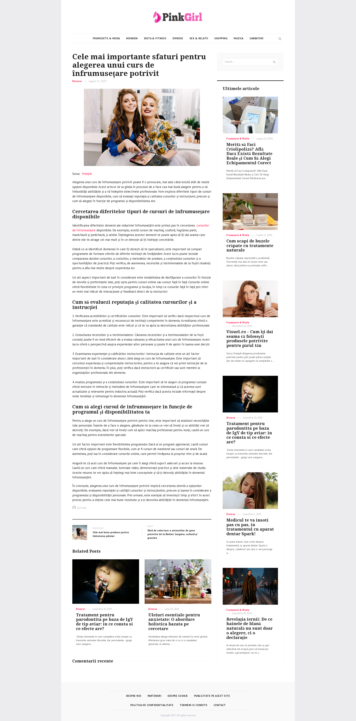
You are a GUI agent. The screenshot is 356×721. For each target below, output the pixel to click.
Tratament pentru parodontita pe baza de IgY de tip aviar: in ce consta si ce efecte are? (104, 622)
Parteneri (154, 695)
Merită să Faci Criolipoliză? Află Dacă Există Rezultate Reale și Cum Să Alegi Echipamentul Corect (249, 153)
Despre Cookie (178, 695)
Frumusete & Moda (106, 38)
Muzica (238, 38)
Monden (132, 38)
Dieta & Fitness (155, 38)
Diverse (178, 38)
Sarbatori (256, 38)
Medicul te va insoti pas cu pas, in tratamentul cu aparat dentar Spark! (250, 527)
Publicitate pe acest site (212, 695)
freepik (87, 174)
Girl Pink (81, 507)
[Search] (274, 62)
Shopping (220, 38)
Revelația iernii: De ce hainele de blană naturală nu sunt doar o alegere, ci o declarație (249, 628)
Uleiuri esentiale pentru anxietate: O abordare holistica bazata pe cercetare (174, 622)
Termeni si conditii (193, 705)
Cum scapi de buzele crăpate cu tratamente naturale (249, 246)
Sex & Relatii (198, 38)
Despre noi (133, 695)
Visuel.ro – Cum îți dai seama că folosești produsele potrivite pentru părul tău (249, 338)
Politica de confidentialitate (152, 705)
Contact (220, 705)
